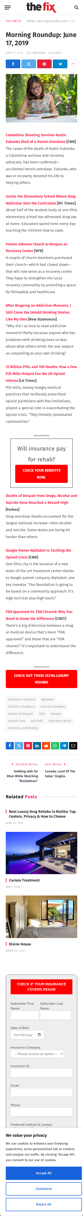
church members (53, 706)
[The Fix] (41, 7)
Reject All (43, 1204)
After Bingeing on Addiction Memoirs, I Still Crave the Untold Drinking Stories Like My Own (38, 312)
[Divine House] (41, 917)
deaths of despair (20, 713)
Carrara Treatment (24, 880)
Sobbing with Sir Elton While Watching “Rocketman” (22, 776)
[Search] (76, 7)
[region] (41, 1172)
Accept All (43, 1173)
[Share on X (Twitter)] (28, 64)
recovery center (60, 721)
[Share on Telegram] (60, 64)
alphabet (47, 699)
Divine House (20, 944)
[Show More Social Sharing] (72, 64)
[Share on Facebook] (13, 64)
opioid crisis (16, 721)
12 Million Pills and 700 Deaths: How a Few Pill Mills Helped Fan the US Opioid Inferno (41, 374)
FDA (42, 713)
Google (56, 713)
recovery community (23, 728)
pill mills (37, 721)
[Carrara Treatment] (41, 853)
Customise (44, 1189)
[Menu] (8, 7)
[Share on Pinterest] (44, 64)
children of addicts (21, 706)
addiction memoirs (22, 699)
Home (31, 21)
